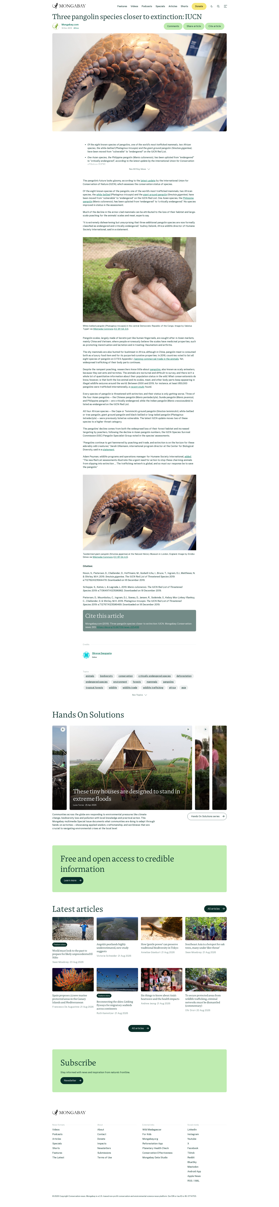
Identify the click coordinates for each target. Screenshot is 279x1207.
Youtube (191, 1139)
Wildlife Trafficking (153, 687)
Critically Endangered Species (154, 676)
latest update (148, 180)
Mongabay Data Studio (155, 1157)
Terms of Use (104, 1157)
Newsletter (70, 1080)
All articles (214, 908)
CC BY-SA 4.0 (120, 557)
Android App (194, 1171)
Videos (134, 6)
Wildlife (113, 687)
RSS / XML (193, 1180)
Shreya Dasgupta (102, 653)
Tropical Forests (94, 687)
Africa (76, 28)
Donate (199, 6)
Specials (160, 6)
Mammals (152, 681)
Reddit (191, 1157)
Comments (173, 26)
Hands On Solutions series (205, 816)
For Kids (146, 1134)
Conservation (126, 676)
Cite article (215, 26)
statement (108, 449)
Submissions (104, 1152)
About (100, 1129)
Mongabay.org (150, 1139)
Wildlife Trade (130, 687)
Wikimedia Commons (103, 329)
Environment (120, 681)
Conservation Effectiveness (157, 1152)
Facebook (192, 1148)
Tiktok (191, 1152)
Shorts (184, 6)
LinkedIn (192, 1129)
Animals (90, 676)
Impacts (101, 1143)
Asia (183, 687)
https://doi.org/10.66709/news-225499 (118, 627)
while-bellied (103, 194)
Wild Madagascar (151, 1129)
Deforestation (184, 676)
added (188, 456)
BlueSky (192, 1162)
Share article (194, 26)
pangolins (155, 369)
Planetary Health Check (155, 1148)
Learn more (70, 880)
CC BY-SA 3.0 (121, 329)
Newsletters (104, 1148)
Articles (173, 6)
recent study (137, 386)
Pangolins (168, 681)
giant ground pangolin (155, 194)
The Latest (58, 1157)
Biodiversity (106, 676)
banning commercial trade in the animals (156, 359)
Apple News (194, 1176)
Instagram (193, 1134)
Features (122, 6)
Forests (137, 681)
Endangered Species (97, 681)
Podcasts (147, 6)
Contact (101, 1134)
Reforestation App (152, 1143)
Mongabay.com (70, 24)
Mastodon (192, 1166)
